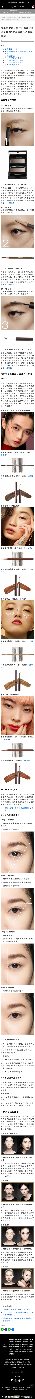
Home (3, 17)
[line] (2, 1329)
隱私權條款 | (20, 1364)
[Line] (15, 1380)
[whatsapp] (9, 1329)
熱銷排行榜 (6, 12)
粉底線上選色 (28, 12)
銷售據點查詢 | (9, 1359)
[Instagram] (23, 1380)
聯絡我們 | (16, 1359)
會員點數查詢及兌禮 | (10, 1362)
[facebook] (5, 1329)
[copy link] (12, 1329)
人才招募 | (28, 1362)
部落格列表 (10, 17)
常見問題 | (6, 1364)
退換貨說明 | (13, 1364)
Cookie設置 (21, 1367)
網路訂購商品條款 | (25, 1359)
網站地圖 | (14, 1367)
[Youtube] (19, 1380)
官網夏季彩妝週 (13, 11)
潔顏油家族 (21, 12)
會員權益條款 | (20, 1362)
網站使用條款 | (28, 1364)
